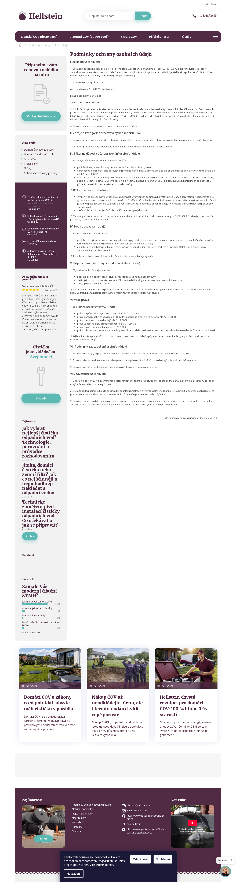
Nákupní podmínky (82, 809)
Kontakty (77, 826)
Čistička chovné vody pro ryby (40, 173)
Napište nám (79, 818)
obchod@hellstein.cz (138, 805)
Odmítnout (140, 859)
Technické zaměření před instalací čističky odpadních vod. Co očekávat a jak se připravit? (41, 513)
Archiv (30, 536)
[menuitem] (39, 36)
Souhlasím (163, 859)
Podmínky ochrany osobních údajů (91, 804)
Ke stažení (77, 822)
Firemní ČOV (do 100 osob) (39, 154)
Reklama (77, 831)
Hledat (142, 15)
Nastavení (74, 874)
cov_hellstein (134, 824)
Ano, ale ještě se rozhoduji (37, 608)
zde (111, 865)
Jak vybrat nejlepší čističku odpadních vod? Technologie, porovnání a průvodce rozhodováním (40, 442)
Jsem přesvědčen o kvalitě (37, 601)
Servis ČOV (30, 159)
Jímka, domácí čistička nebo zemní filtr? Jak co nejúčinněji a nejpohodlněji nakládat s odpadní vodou (39, 479)
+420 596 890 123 (137, 810)
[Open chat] (225, 873)
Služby (27, 168)
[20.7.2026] (50, 668)
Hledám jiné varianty (33, 615)
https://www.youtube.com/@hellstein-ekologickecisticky (145, 831)
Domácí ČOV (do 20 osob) (39, 149)
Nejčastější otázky (82, 813)
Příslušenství (31, 163)
